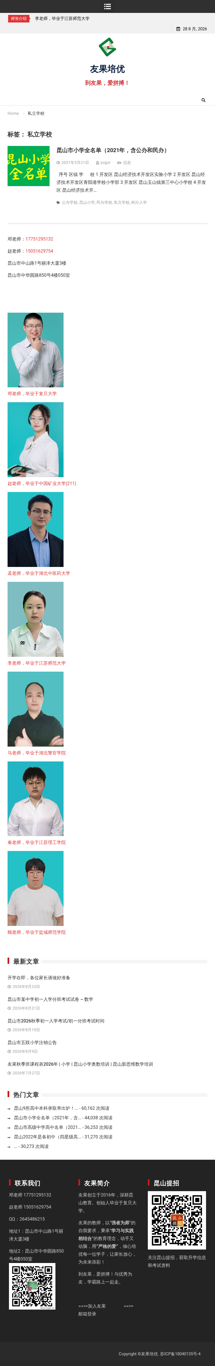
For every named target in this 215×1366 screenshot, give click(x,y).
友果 (82, 1195)
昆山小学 (87, 202)
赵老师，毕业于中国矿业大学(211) (42, 483)
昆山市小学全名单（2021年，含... (47, 1117)
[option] (64, 18)
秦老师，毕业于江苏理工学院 (37, 842)
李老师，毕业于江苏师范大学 (62, 18)
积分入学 (139, 202)
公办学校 (70, 202)
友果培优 (107, 67)
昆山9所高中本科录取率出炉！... (46, 1108)
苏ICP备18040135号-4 (180, 1353)
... (15, 1146)
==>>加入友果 (92, 1306)
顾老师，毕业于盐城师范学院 (37, 932)
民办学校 (104, 202)
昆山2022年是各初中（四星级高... (47, 1137)
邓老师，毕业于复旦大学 (32, 393)
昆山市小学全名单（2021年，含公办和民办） (113, 150)
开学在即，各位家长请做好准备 (39, 977)
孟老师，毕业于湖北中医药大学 (39, 573)
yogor (106, 162)
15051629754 (39, 251)
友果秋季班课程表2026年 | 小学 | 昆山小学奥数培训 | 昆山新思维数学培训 (80, 1064)
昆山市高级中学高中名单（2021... (47, 1127)
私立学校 (122, 202)
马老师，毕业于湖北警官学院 (37, 753)
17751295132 (39, 239)
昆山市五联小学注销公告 (32, 1042)
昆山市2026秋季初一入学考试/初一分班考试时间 (56, 1021)
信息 (127, 162)
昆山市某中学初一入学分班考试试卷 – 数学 (50, 999)
